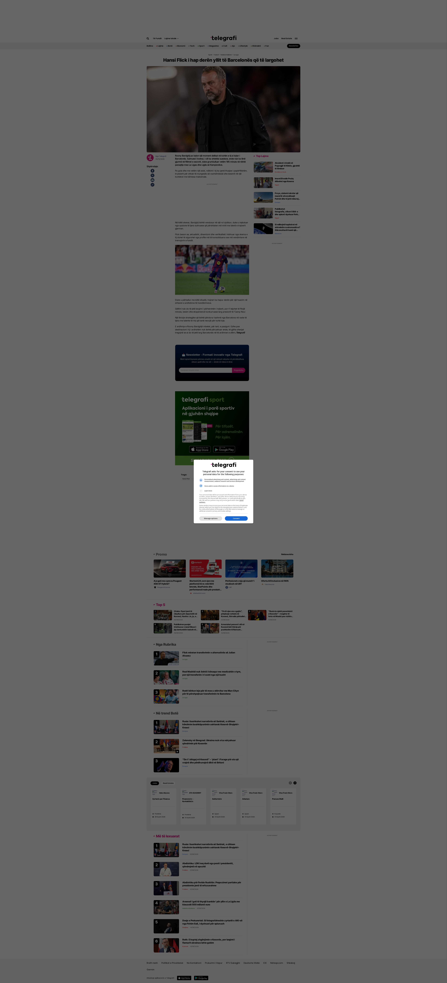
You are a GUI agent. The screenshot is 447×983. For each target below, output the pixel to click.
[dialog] (223, 491)
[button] (223, 490)
